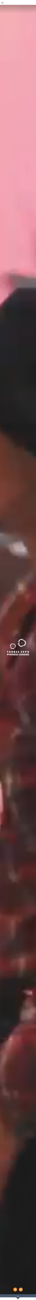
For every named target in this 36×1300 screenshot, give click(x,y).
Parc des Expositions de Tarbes (18, 649)
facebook (15, 1289)
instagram (20, 1289)
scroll (18, 1296)
